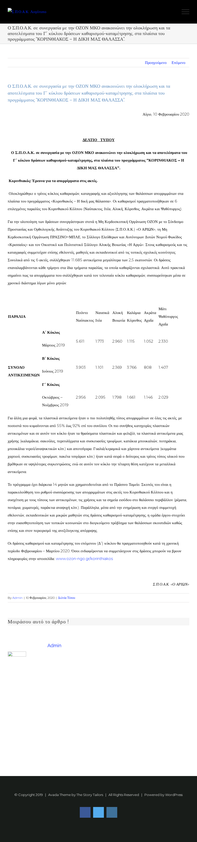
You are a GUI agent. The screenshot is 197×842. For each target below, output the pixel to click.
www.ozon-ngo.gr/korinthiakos (84, 558)
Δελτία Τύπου (66, 598)
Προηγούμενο (156, 62)
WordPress (174, 795)
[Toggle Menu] (185, 11)
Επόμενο (178, 62)
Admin (17, 598)
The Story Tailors (89, 795)
